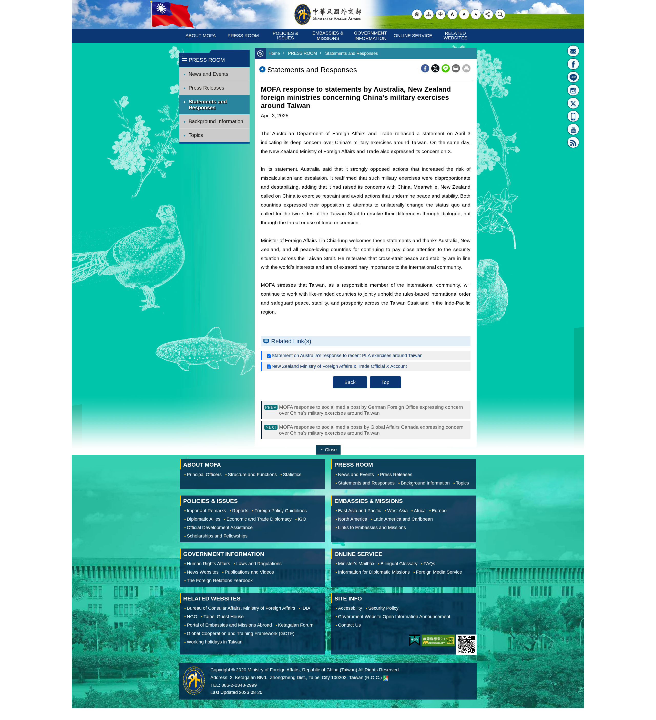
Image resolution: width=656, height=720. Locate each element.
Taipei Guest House (223, 616)
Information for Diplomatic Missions (374, 572)
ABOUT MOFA (201, 35)
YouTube (573, 129)
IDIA (305, 608)
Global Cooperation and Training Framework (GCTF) (240, 633)
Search (500, 14)
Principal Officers (204, 474)
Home (274, 53)
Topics (196, 135)
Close (331, 449)
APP (573, 116)
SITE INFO (348, 598)
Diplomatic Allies (203, 519)
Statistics (292, 474)
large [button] (452, 14)
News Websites (203, 572)
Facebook (425, 68)
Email (456, 68)
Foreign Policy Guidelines (280, 510)
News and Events (208, 74)
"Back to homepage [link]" (417, 14)
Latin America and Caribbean (403, 519)
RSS (573, 142)
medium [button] (464, 14)
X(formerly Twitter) (573, 103)
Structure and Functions (252, 474)
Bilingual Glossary (399, 563)
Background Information (216, 121)
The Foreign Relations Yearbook (220, 580)
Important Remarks (206, 510)
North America (352, 519)
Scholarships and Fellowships (217, 536)
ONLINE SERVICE (413, 35)
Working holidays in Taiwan (214, 641)
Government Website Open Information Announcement (394, 616)
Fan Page (573, 64)
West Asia (397, 510)
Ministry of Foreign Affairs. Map (385, 678)
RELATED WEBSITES (455, 35)
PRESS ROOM (243, 35)
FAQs (429, 563)
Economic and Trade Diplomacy (259, 519)
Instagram (573, 90)
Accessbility (350, 608)
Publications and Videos (249, 572)
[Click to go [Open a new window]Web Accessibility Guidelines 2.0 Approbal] (438, 640)
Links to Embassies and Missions (372, 527)
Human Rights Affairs (208, 563)
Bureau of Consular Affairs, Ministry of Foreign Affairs (241, 608)
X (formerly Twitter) (435, 68)
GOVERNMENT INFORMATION (371, 35)
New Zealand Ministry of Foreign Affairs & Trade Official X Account (339, 366)
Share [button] (488, 14)
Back (350, 382)
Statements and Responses (208, 104)
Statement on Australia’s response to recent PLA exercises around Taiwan (347, 355)
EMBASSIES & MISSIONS (328, 35)
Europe (439, 510)
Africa (420, 510)
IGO (302, 519)
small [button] (476, 14)
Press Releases (206, 88)
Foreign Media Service (439, 572)
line (446, 68)
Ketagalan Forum (295, 625)
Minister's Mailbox (573, 51)
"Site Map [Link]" (429, 14)
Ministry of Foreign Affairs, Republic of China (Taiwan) (328, 14)
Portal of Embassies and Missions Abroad (229, 625)
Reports (240, 510)
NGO (192, 616)
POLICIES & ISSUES (286, 35)
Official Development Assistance (220, 527)
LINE (573, 77)
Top (385, 382)
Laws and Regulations (259, 563)
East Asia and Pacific (359, 510)
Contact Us (349, 625)
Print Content (466, 68)
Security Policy (383, 608)
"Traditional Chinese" (440, 14)
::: (182, 55)
